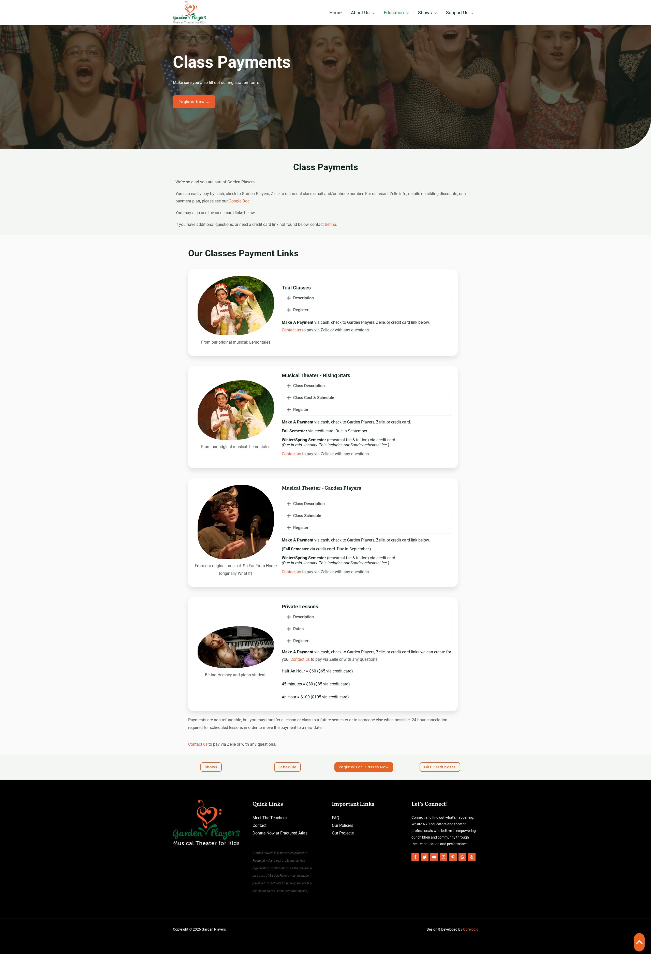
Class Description (309, 385)
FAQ (335, 817)
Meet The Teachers (270, 817)
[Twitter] (424, 857)
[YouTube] (434, 857)
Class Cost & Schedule (313, 397)
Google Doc (239, 201)
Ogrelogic (470, 929)
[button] (366, 298)
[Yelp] (472, 857)
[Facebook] (415, 857)
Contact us (291, 330)
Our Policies (342, 825)
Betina (330, 224)
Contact (260, 825)
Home (335, 12)
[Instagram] (443, 857)
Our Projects (343, 833)
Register (300, 309)
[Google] (462, 857)
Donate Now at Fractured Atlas (280, 833)
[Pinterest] (453, 857)
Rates (298, 628)
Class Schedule (307, 515)
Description (303, 298)
